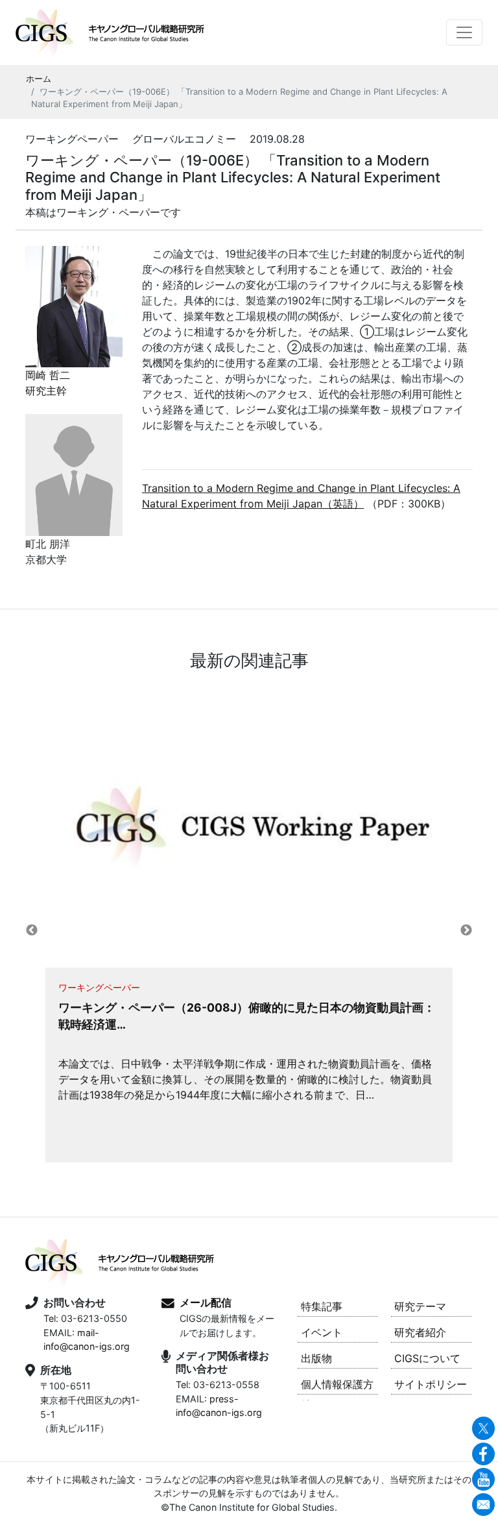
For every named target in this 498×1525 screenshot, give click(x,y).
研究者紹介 (420, 1332)
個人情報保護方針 (337, 1386)
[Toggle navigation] (464, 32)
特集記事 (321, 1306)
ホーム (38, 78)
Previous (31, 930)
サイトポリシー (430, 1384)
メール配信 (205, 1302)
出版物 (316, 1358)
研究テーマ (420, 1306)
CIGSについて (427, 1358)
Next (466, 930)
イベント (321, 1332)
